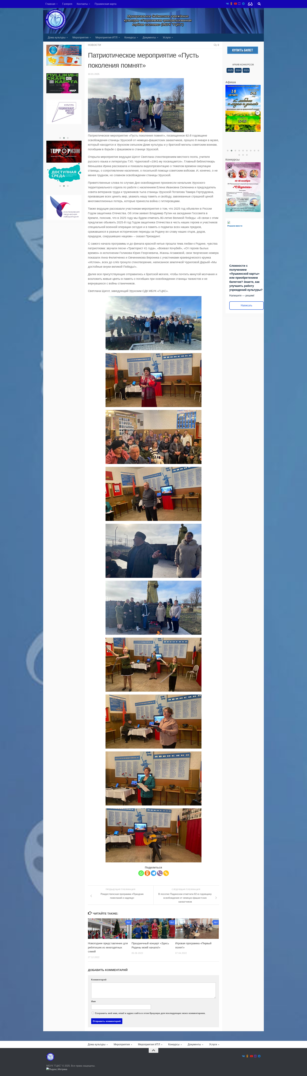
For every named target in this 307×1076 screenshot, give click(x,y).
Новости (94, 45)
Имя (93, 1001)
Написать (246, 305)
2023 (246, 70)
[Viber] (160, 873)
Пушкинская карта (105, 4)
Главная (50, 4)
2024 (238, 70)
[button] (60, 138)
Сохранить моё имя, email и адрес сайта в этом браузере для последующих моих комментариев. (150, 1013)
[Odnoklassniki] (147, 873)
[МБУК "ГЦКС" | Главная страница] (55, 19)
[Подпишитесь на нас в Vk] (227, 3)
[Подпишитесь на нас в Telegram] (243, 3)
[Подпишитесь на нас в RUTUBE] (239, 3)
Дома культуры (57, 37)
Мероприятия (80, 37)
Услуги (167, 37)
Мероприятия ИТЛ (106, 37)
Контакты (82, 4)
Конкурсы (130, 37)
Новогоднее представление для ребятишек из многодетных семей (108, 947)
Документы (149, 37)
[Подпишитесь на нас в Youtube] (235, 3)
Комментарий (98, 979)
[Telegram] (153, 873)
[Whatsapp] (141, 873)
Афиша (230, 82)
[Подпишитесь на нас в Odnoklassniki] (231, 3)
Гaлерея (67, 4)
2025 (230, 70)
